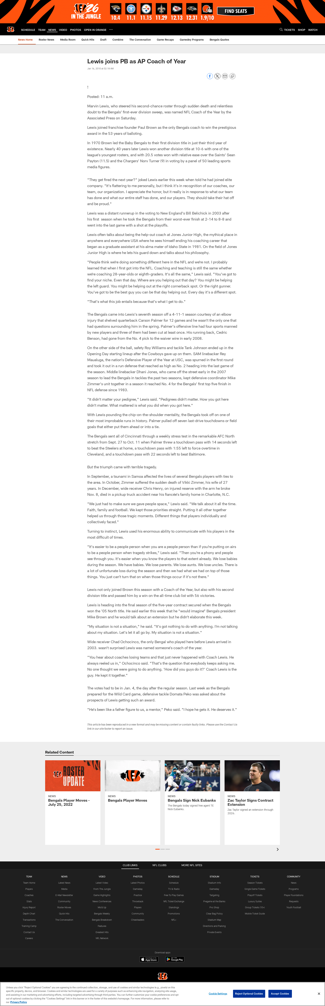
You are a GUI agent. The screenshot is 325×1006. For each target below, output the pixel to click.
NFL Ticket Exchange (173, 901)
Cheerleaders (137, 919)
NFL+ (173, 919)
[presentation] (278, 850)
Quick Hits (64, 913)
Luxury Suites (255, 901)
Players (29, 889)
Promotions (174, 913)
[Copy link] (232, 76)
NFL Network (102, 938)
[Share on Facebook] (210, 78)
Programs (294, 889)
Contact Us (29, 932)
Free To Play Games (174, 895)
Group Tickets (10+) (255, 907)
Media (64, 889)
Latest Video (102, 882)
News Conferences (102, 901)
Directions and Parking (214, 926)
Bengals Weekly (102, 913)
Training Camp (29, 926)
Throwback (137, 901)
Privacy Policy (18, 1002)
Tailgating (214, 895)
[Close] (319, 994)
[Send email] (225, 78)
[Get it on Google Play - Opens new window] (174, 961)
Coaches (29, 895)
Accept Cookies (280, 993)
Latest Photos (138, 882)
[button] (157, 849)
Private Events (214, 932)
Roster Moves (64, 907)
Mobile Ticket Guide (255, 913)
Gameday (138, 889)
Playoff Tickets (255, 895)
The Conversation (64, 919)
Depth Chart (29, 913)
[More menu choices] (110, 29)
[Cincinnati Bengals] (162, 976)
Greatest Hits (102, 932)
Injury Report (29, 907)
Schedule (173, 882)
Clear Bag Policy (214, 913)
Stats (29, 901)
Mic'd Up (102, 907)
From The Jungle (102, 889)
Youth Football (293, 907)
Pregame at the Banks (214, 901)
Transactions (29, 919)
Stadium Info (214, 882)
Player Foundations (293, 895)
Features (102, 926)
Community (64, 901)
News (293, 882)
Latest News (64, 882)
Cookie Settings (218, 993)
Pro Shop (214, 907)
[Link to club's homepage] (10, 29)
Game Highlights (101, 895)
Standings (174, 907)
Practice (138, 895)
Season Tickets (255, 882)
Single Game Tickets (255, 889)
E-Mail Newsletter (64, 895)
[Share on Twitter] (217, 78)
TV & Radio (174, 889)
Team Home (29, 882)
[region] (162, 994)
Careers (29, 938)
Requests (293, 901)
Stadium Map (214, 919)
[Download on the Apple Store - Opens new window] (149, 960)
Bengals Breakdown (102, 919)
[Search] (281, 29)
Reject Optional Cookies (249, 993)
